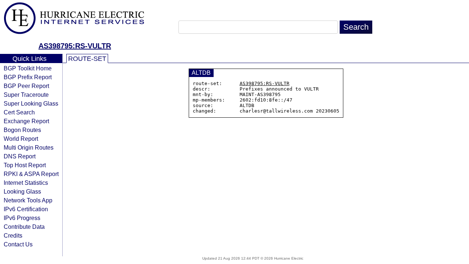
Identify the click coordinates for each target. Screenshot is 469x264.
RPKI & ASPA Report (31, 173)
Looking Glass (22, 191)
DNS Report (20, 156)
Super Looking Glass (31, 103)
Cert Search (19, 112)
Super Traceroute (26, 94)
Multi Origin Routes (28, 147)
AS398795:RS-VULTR (74, 46)
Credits (13, 235)
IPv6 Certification (26, 209)
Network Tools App (28, 200)
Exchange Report (26, 121)
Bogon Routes (22, 129)
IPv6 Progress (22, 217)
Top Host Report (25, 165)
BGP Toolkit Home (28, 68)
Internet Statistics (26, 182)
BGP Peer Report (26, 85)
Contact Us (18, 244)
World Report (21, 138)
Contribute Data (24, 226)
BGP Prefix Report (28, 77)
